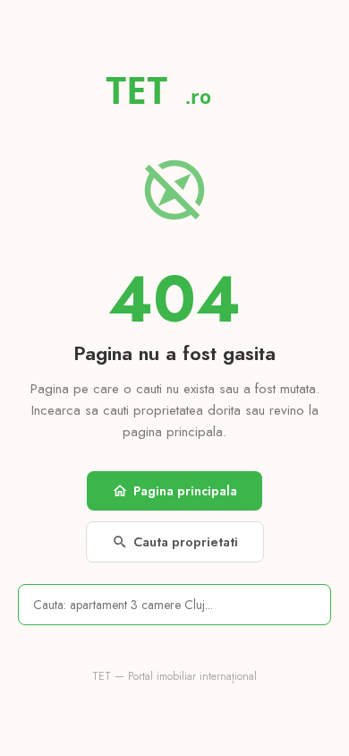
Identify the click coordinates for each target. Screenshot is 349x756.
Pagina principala (174, 491)
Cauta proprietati (175, 542)
